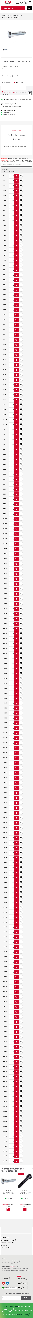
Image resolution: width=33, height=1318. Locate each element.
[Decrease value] (13, 177)
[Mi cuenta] (17, 2)
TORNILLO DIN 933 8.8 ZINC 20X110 (8, 1192)
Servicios (3, 1237)
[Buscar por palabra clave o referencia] (29, 8)
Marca (4, 69)
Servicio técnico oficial (7, 1240)
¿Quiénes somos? (6, 1242)
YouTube (3, 1283)
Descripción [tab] (16, 131)
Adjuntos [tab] (16, 139)
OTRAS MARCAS (10, 69)
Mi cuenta (4, 1245)
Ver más (16, 1266)
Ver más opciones (20, 76)
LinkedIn (7, 1283)
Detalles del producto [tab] (16, 135)
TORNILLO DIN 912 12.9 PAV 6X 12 (25, 1192)
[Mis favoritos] (21, 2)
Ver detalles (6, 76)
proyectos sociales (22, 1314)
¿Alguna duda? (20, 82)
